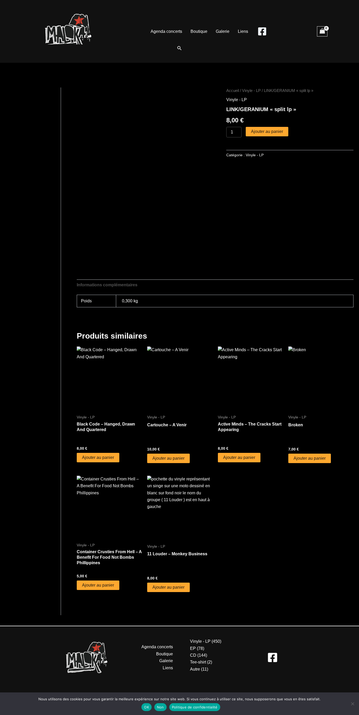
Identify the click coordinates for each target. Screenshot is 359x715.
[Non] (352, 703)
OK (146, 707)
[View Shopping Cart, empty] (322, 31)
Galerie (222, 31)
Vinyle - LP (251, 91)
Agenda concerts (166, 31)
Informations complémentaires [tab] (107, 285)
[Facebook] (262, 31)
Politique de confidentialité (195, 707)
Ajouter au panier (267, 131)
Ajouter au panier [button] (98, 457)
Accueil (232, 91)
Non (160, 707)
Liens (243, 31)
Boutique (199, 31)
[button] (179, 48)
